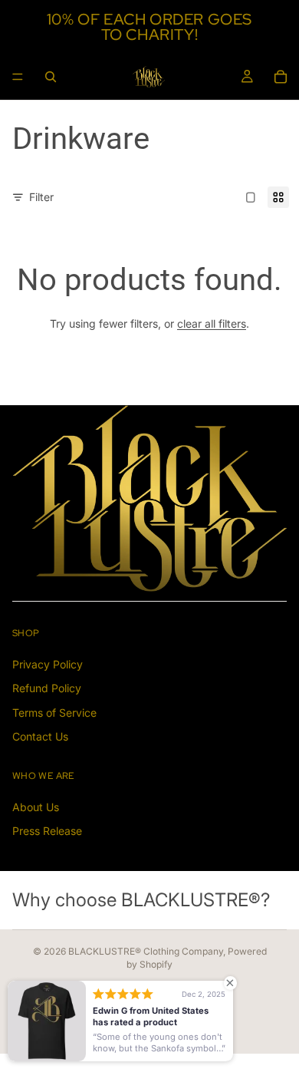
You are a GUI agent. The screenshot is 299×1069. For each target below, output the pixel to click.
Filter (41, 196)
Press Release (47, 830)
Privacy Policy (47, 664)
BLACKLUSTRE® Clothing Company (145, 951)
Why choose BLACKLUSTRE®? (141, 900)
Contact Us (40, 736)
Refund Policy (46, 688)
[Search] (50, 77)
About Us (35, 806)
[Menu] (17, 76)
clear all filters (211, 323)
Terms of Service (54, 712)
